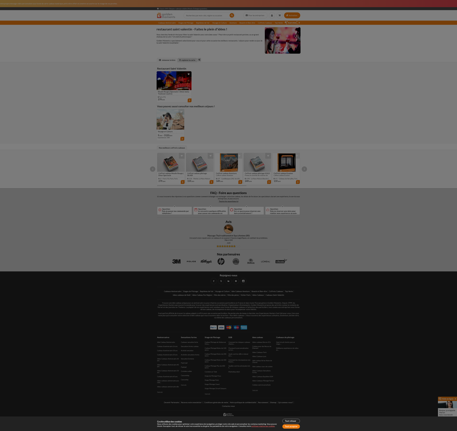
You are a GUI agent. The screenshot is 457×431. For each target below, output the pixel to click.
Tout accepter (291, 426)
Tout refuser (290, 421)
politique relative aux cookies (263, 426)
